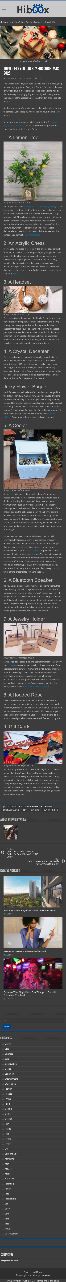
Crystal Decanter (11, 810)
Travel (8, 1229)
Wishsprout (32, 550)
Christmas (47, 806)
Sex (6, 1204)
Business (9, 1054)
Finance (8, 1094)
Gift (24, 810)
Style (7, 1214)
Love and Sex (11, 1154)
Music (7, 1174)
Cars (7, 1059)
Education (9, 1074)
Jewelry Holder (51, 810)
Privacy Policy (14, 1280)
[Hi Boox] (33, 8)
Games (8, 1114)
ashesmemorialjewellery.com (36, 686)
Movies (8, 1169)
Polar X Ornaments (32, 235)
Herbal (8, 1134)
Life (11, 22)
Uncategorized (12, 1234)
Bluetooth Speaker (29, 806)
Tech (7, 1219)
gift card (35, 810)
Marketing (9, 1159)
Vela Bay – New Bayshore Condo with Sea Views (30, 910)
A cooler (12, 806)
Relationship (10, 1199)
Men (7, 1164)
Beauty (8, 1044)
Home (5, 22)
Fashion (8, 1089)
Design (8, 1069)
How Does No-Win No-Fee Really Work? (25, 951)
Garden (8, 1119)
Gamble (8, 1109)
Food (7, 1104)
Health (8, 1129)
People (8, 1189)
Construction (11, 1064)
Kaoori (16, 274)
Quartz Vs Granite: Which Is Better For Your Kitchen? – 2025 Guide (22, 853)
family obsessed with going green (39, 206)
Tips (7, 1224)
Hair (7, 1124)
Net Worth (9, 1179)
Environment (10, 1084)
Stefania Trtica (11, 78)
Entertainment (11, 1079)
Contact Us (29, 1280)
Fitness (8, 1099)
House (8, 1139)
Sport (7, 1209)
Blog (7, 1049)
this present (11, 665)
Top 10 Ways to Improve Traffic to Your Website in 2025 (43, 861)
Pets (7, 1194)
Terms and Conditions (48, 1280)
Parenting (9, 1184)
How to (8, 1144)
